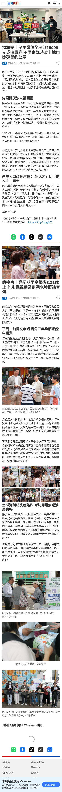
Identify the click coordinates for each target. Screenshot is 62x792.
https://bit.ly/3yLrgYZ (40, 222)
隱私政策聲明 (7, 773)
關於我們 (6, 767)
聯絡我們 (6, 762)
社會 (4, 298)
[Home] (13, 3)
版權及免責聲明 (37, 762)
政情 (4, 63)
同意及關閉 (50, 784)
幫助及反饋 (35, 767)
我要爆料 (34, 773)
